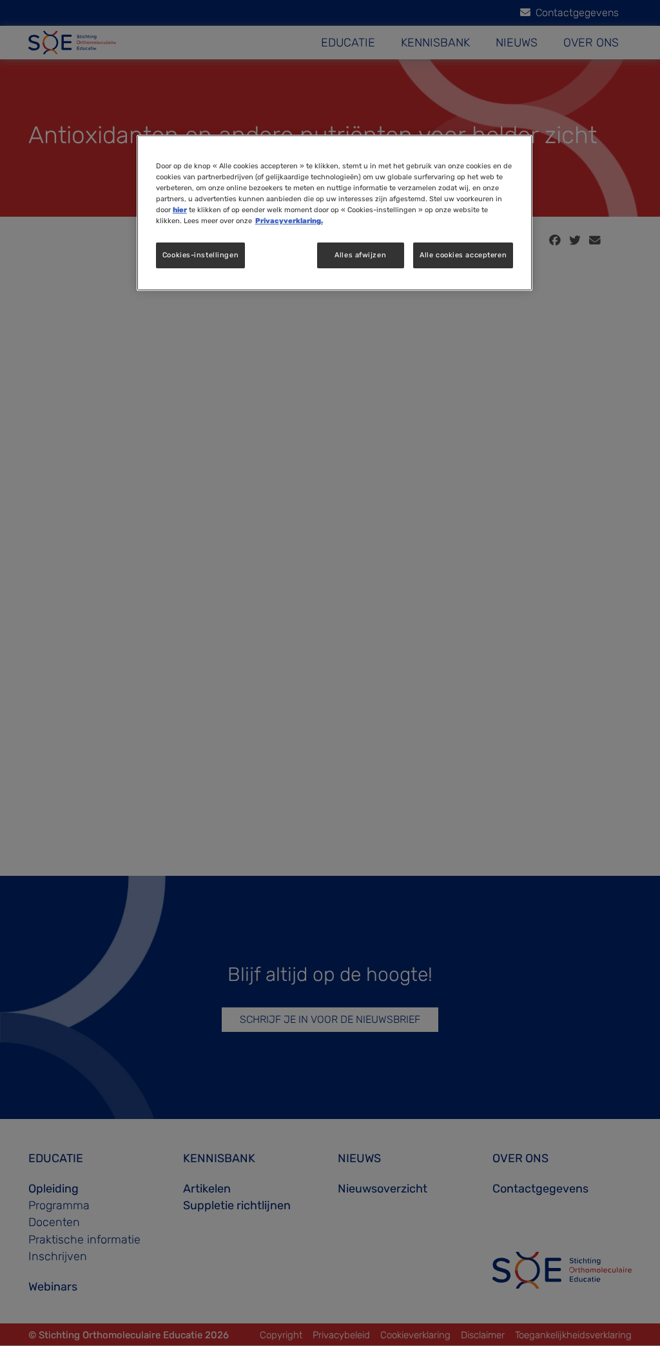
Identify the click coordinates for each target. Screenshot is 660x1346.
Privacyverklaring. (289, 220)
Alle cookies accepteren (463, 254)
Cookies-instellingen (200, 254)
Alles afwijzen (360, 254)
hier (180, 209)
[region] (334, 213)
